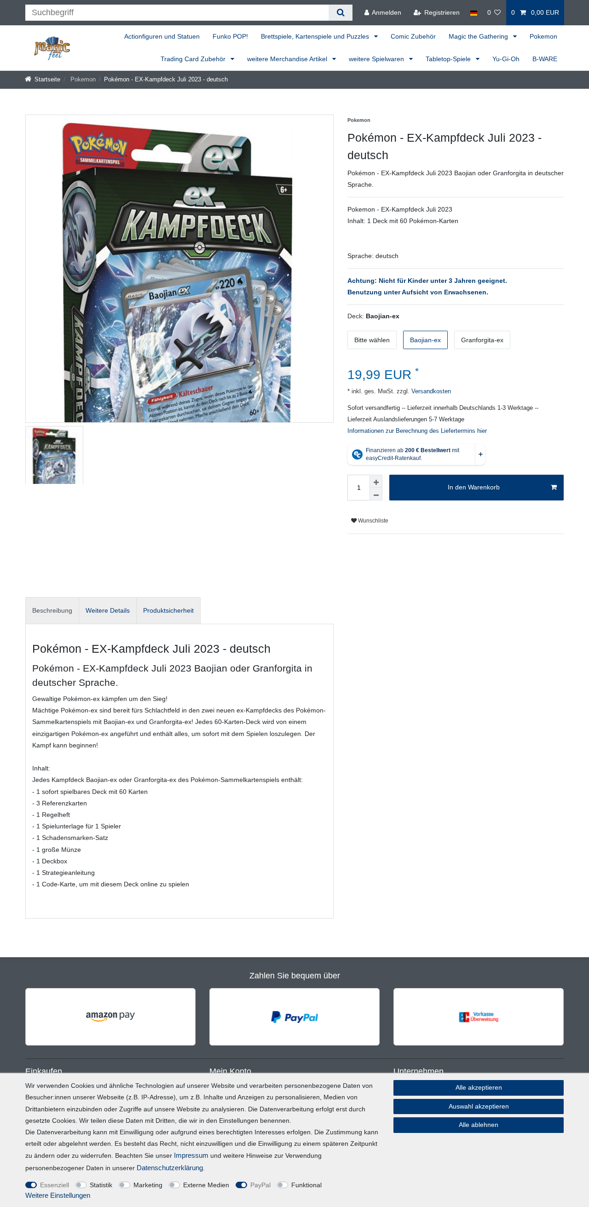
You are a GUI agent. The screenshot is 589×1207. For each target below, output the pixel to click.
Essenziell (54, 1185)
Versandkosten (430, 391)
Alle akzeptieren (479, 1087)
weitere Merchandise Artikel (288, 59)
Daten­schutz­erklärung (170, 1168)
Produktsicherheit (168, 610)
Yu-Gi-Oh (506, 59)
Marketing (147, 1185)
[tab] (52, 610)
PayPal (260, 1185)
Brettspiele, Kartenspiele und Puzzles (316, 36)
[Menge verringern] (376, 494)
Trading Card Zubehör (194, 59)
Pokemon (543, 36)
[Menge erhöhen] (376, 481)
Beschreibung (52, 610)
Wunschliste (372, 520)
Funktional (306, 1185)
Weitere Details (108, 610)
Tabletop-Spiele (449, 59)
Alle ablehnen (478, 1124)
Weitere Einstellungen (57, 1195)
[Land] (473, 12)
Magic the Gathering (479, 36)
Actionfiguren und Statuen (162, 36)
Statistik (101, 1185)
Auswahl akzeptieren (479, 1106)
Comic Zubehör (413, 36)
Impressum (191, 1155)
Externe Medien (206, 1185)
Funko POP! (230, 36)
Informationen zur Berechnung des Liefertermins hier (417, 431)
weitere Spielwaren (377, 59)
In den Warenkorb (474, 487)
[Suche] (340, 13)
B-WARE (544, 59)
